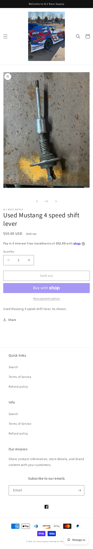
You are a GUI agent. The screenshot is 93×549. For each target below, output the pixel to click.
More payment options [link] (46, 298)
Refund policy (18, 386)
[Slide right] (56, 201)
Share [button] (12, 320)
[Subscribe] (79, 490)
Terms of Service (20, 377)
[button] (5, 36)
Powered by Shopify (58, 541)
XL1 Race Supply (40, 541)
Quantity (8, 251)
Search (13, 367)
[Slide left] (37, 201)
